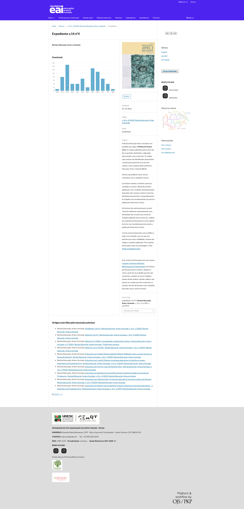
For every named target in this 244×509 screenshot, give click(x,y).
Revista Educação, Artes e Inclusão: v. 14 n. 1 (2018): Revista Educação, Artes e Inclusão (102, 376)
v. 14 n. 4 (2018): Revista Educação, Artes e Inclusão (86, 26)
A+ (167, 33)
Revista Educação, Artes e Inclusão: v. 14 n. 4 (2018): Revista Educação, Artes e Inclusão (91, 382)
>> (61, 394)
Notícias (118, 18)
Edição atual (88, 18)
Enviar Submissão (170, 71)
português (165, 60)
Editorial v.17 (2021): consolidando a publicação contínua (108, 341)
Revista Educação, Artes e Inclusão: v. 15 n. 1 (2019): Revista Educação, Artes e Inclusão (116, 389)
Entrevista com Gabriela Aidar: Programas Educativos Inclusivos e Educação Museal (118, 379)
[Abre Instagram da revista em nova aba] (56, 453)
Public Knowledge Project (131, 249)
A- (175, 33)
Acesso (193, 2)
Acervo (61, 26)
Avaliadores (144, 18)
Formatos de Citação (131, 311)
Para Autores (166, 149)
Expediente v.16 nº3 (93, 328)
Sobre (50, 18)
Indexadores (130, 18)
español (164, 56)
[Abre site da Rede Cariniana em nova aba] (57, 469)
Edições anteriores (104, 18)
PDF (127, 97)
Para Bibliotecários (168, 153)
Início (54, 26)
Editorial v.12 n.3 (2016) (94, 347)
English (164, 52)
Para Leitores (166, 145)
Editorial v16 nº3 (91, 335)
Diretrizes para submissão (69, 18)
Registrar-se (183, 2)
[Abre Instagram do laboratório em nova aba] (64, 453)
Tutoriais (156, 18)
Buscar (191, 18)
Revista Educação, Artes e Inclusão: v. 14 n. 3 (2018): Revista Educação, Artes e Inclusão (107, 357)
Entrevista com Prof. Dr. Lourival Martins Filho (103, 367)
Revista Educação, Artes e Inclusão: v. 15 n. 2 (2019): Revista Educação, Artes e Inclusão (117, 363)
